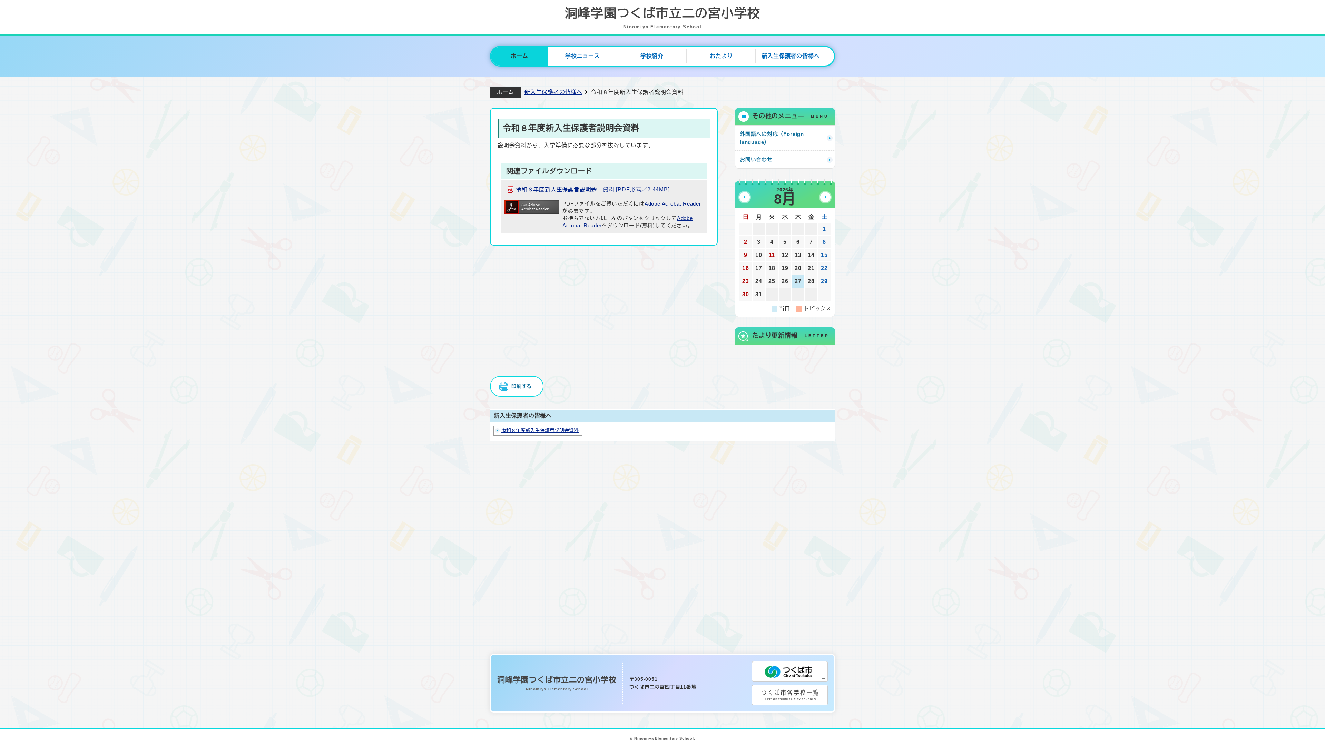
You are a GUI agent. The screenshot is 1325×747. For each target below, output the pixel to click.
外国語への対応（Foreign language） (772, 138)
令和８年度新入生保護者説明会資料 (540, 430)
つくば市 (790, 671)
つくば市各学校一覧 (790, 695)
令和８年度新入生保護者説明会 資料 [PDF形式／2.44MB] (593, 189)
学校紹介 (652, 56)
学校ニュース (582, 56)
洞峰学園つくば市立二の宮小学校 (662, 17)
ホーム (519, 56)
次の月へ (825, 197)
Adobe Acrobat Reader (673, 204)
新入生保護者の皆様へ (791, 56)
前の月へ (744, 197)
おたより (721, 56)
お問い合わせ (756, 159)
